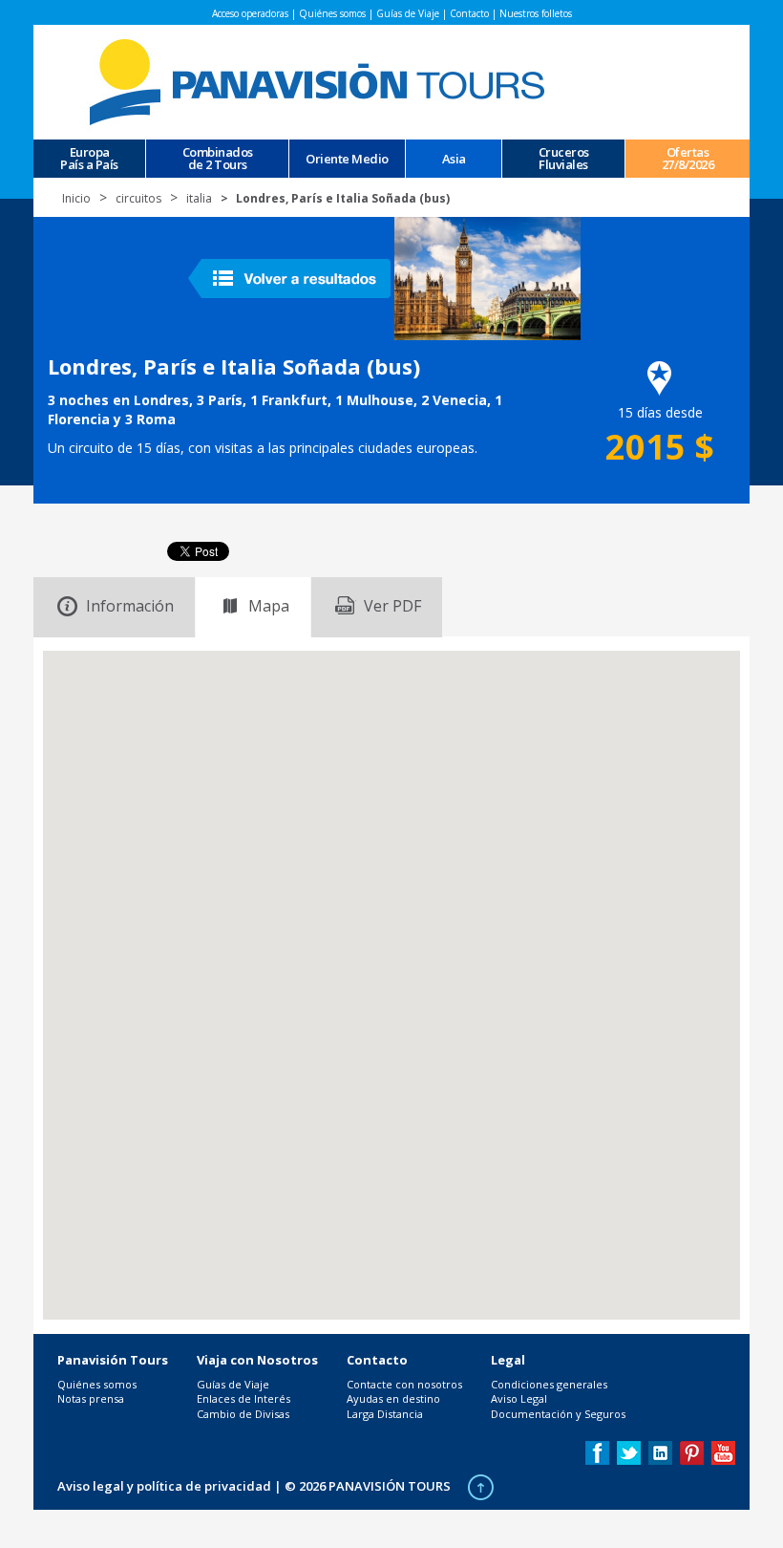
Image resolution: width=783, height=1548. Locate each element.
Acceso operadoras (250, 13)
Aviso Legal (519, 1398)
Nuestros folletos (535, 13)
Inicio (76, 198)
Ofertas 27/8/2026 (688, 158)
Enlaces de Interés (243, 1398)
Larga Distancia (385, 1414)
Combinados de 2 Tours (217, 158)
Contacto (469, 13)
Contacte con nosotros (404, 1384)
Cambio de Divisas (243, 1414)
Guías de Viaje (407, 13)
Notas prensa (90, 1398)
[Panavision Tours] (320, 81)
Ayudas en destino (393, 1398)
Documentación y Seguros (558, 1414)
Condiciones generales (549, 1384)
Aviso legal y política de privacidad (164, 1485)
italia (199, 198)
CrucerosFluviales (564, 158)
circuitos (138, 198)
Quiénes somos (332, 13)
